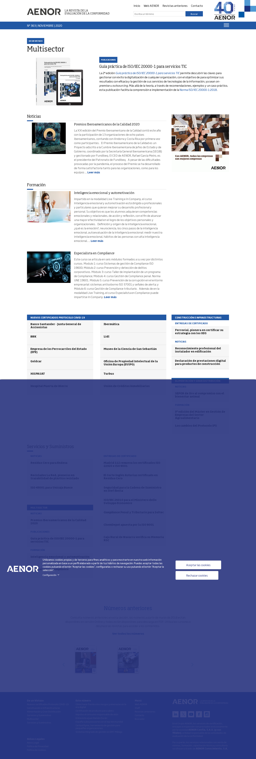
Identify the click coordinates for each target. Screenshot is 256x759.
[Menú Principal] (226, 25)
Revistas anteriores (175, 5)
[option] (200, 143)
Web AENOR (151, 5)
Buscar (194, 14)
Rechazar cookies (197, 575)
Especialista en (94, 253)
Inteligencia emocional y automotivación (104, 193)
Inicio (137, 5)
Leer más (93, 172)
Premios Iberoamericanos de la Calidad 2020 (107, 124)
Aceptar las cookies (198, 565)
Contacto (197, 5)
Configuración (52, 575)
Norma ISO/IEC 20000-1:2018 (198, 90)
